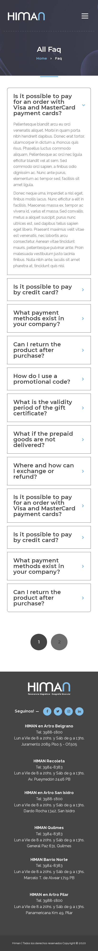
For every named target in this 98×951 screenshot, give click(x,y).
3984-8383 (53, 767)
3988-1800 (53, 732)
